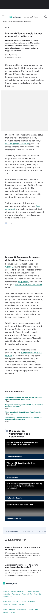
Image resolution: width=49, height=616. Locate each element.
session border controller (17, 144)
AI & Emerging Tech (13, 531)
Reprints (16, 602)
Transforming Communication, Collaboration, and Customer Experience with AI (23, 418)
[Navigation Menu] (3, 17)
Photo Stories (21, 609)
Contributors (7, 602)
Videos (12, 612)
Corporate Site (7, 596)
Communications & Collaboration (20, 21)
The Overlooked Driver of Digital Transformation (23, 412)
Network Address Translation (28, 284)
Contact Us (6, 594)
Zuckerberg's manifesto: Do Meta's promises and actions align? (21, 566)
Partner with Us (27, 594)
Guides (5, 609)
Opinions (12, 609)
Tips (36, 609)
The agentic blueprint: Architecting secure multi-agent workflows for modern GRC (23, 398)
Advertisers (16, 594)
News (7, 27)
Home (5, 21)
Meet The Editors (33, 591)
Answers (23, 602)
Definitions (32, 602)
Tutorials (5, 612)
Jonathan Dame (11, 55)
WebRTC (9, 267)
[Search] (45, 17)
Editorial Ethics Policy (18, 591)
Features (21, 604)
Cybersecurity (29, 531)
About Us (6, 591)
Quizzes (30, 609)
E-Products (6, 604)
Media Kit (37, 594)
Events (14, 604)
